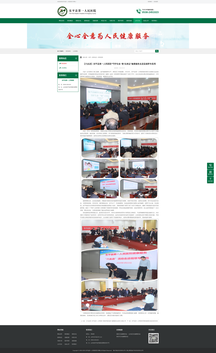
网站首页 (61, 20)
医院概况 (150, 1)
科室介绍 (103, 20)
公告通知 (75, 51)
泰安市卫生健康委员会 (122, 336)
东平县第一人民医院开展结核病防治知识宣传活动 (145, 321)
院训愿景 (156, 1)
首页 (89, 57)
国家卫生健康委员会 (121, 334)
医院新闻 (68, 51)
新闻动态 (87, 20)
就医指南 (129, 20)
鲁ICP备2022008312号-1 (119, 350)
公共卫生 (137, 20)
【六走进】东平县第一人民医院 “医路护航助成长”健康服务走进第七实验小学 (106, 321)
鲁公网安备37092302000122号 (135, 350)
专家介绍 (112, 20)
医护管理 (120, 20)
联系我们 (154, 20)
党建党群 (95, 20)
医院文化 (78, 20)
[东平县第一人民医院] (77, 11)
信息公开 (146, 20)
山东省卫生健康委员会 (134, 334)
